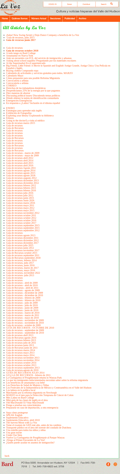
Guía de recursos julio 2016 (19, 193)
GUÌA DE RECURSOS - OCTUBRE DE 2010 (30, 327)
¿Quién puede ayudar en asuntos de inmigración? (30, 442)
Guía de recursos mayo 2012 (20, 208)
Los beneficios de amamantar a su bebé (25, 382)
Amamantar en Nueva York (19, 55)
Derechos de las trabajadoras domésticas (26, 88)
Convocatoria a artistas (17, 80)
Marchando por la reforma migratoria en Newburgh (31, 392)
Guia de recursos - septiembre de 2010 (25, 332)
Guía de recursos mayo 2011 (20, 205)
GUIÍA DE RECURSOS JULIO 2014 (25, 372)
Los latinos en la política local (21, 390)
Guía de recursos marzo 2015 (20, 123)
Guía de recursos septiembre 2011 (22, 255)
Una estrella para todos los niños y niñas (26, 430)
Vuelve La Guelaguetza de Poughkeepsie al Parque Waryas (35, 437)
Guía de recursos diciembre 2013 (22, 180)
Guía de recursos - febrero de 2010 (23, 300)
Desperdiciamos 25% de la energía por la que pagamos (33, 90)
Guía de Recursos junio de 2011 (22, 347)
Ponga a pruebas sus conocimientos (23, 405)
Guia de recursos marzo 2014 (20, 350)
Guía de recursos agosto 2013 (20, 235)
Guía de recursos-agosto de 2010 (22, 370)
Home (5, 18)
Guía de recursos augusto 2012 (21, 178)
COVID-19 (52, 4)
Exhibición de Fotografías (19, 113)
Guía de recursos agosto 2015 (20, 173)
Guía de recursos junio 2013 (20, 345)
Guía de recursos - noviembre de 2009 (25, 320)
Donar (69, 4)
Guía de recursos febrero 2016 (21, 190)
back (7, 455)
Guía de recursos (14, 125)
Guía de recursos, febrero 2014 (21, 260)
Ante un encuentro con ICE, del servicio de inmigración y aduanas (39, 58)
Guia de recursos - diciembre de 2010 (24, 295)
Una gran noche (14, 432)
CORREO (11, 85)
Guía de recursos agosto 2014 (20, 170)
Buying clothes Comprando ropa (22, 70)
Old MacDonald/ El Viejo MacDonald (25, 402)
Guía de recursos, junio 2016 (20, 265)
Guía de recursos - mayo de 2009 (22, 155)
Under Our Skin (14, 435)
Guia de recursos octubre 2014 (21, 362)
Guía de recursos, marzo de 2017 (22, 267)
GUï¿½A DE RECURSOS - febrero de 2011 (28, 375)
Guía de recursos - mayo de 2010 (22, 317)
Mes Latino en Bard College (20, 397)
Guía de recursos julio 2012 (19, 195)
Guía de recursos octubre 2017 (21, 223)
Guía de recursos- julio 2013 (20, 275)
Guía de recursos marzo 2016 (20, 203)
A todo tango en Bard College (21, 53)
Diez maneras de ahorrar (18, 93)
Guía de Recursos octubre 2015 (21, 253)
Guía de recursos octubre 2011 (21, 215)
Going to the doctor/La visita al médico (25, 120)
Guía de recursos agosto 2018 (20, 175)
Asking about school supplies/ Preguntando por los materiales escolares (41, 60)
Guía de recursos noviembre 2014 (22, 360)
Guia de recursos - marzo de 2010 (22, 312)
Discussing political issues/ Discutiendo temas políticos (33, 95)
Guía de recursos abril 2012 (19, 158)
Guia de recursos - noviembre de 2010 (25, 322)
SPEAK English (14, 415)
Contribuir (86, 4)
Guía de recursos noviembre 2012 (22, 213)
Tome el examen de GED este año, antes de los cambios (33, 425)
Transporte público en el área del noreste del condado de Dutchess (38, 427)
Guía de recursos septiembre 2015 (23, 225)
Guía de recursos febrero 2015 (21, 188)
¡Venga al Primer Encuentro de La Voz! (25, 440)
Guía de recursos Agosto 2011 (21, 168)
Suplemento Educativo (17, 417)
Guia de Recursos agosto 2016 (21, 337)
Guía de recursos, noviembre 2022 (23, 272)
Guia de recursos (14, 280)
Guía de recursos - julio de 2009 (22, 302)
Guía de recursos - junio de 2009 (22, 307)
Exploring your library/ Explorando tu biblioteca (30, 115)
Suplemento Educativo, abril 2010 (23, 420)
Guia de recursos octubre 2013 (21, 365)
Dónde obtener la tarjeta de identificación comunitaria (32, 98)
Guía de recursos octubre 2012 (21, 218)
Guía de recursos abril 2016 (19, 165)
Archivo (82, 18)
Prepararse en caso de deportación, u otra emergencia (32, 407)
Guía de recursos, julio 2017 (20, 262)
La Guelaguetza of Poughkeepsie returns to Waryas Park (34, 377)
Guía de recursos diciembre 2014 (22, 183)
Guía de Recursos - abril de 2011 (22, 287)
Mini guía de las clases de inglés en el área (27, 400)
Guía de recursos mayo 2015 (20, 210)
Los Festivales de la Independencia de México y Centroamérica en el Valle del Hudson (48, 387)
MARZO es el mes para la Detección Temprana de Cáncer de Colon (39, 395)
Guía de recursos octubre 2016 (21, 220)
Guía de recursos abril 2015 (19, 163)
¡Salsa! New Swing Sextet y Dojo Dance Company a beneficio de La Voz (42, 35)
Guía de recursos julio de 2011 (21, 342)
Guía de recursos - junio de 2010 (22, 310)
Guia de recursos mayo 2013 (20, 352)
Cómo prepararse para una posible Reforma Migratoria (33, 78)
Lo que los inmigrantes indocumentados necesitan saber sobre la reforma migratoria (47, 380)
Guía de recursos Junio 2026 (20, 200)
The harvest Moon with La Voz (21, 422)
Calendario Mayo (14, 75)
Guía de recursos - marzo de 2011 (22, 315)
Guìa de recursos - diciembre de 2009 (24, 292)
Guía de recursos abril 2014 (19, 160)
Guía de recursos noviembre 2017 (22, 250)
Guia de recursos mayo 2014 (20, 355)
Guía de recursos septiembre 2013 (23, 367)
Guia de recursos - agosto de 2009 (23, 290)
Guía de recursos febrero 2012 (21, 185)
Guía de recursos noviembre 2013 (22, 357)
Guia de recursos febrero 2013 (21, 340)
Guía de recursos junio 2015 (20, 198)
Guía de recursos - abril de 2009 (22, 282)
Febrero (10, 118)
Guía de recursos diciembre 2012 (22, 240)
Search (103, 4)
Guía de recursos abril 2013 (19, 335)
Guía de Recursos (15, 128)
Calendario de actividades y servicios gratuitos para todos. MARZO (39, 73)
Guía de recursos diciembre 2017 (22, 243)
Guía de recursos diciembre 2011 (22, 238)
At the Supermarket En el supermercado (25, 63)
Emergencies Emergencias (19, 100)
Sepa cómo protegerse (17, 412)
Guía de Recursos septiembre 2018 (23, 258)
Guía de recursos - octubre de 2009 (23, 325)
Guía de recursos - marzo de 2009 (22, 153)
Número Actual (38, 18)
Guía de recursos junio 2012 (20, 248)
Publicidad (70, 18)
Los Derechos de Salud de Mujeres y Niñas (27, 385)
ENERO (10, 108)
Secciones (55, 18)
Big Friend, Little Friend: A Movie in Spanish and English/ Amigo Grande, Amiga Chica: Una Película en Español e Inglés (58, 66)
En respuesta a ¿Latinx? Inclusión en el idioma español (33, 103)
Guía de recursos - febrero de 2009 (23, 297)
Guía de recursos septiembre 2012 (23, 230)
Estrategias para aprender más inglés (24, 110)
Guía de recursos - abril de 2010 (22, 285)
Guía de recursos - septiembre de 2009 (25, 330)
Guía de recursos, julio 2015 (20, 37)
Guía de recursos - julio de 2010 (22, 305)
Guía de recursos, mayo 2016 (20, 270)
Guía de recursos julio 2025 (19, 245)
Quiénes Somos (20, 18)
